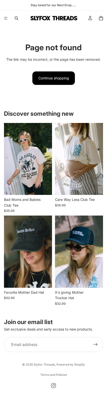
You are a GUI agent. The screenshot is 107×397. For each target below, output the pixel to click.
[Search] (16, 18)
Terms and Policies (53, 375)
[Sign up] (95, 344)
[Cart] (101, 18)
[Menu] (5, 18)
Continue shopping (53, 78)
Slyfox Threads (44, 364)
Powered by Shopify (70, 364)
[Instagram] (53, 386)
